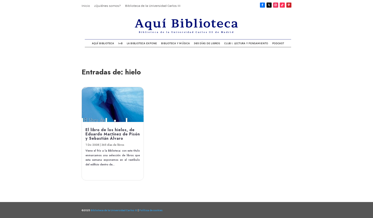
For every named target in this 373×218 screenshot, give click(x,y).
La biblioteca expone (142, 43)
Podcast (278, 43)
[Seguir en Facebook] (262, 5)
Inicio (86, 6)
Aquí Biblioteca (103, 43)
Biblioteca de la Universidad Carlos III (152, 6)
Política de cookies (151, 210)
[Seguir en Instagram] (275, 5)
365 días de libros (207, 43)
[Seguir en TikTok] (282, 5)
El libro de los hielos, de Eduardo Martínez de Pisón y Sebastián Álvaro (112, 134)
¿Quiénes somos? (107, 6)
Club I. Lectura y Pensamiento (246, 43)
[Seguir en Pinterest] (288, 5)
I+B (120, 43)
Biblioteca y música (175, 43)
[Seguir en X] (269, 5)
